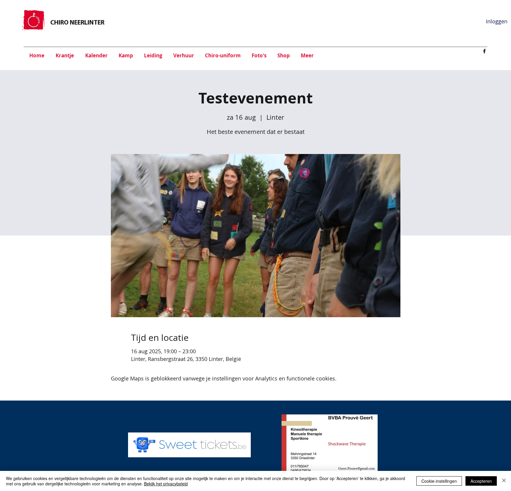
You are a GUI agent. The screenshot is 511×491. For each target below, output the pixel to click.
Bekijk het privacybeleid (166, 484)
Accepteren (481, 481)
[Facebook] (484, 51)
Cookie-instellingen (439, 481)
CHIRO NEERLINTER (77, 23)
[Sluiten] (503, 481)
